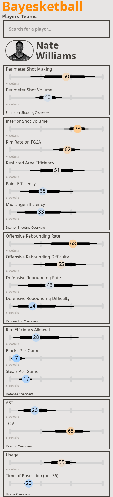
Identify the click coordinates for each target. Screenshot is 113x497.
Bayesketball (42, 6)
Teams (29, 16)
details (14, 83)
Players (10, 16)
